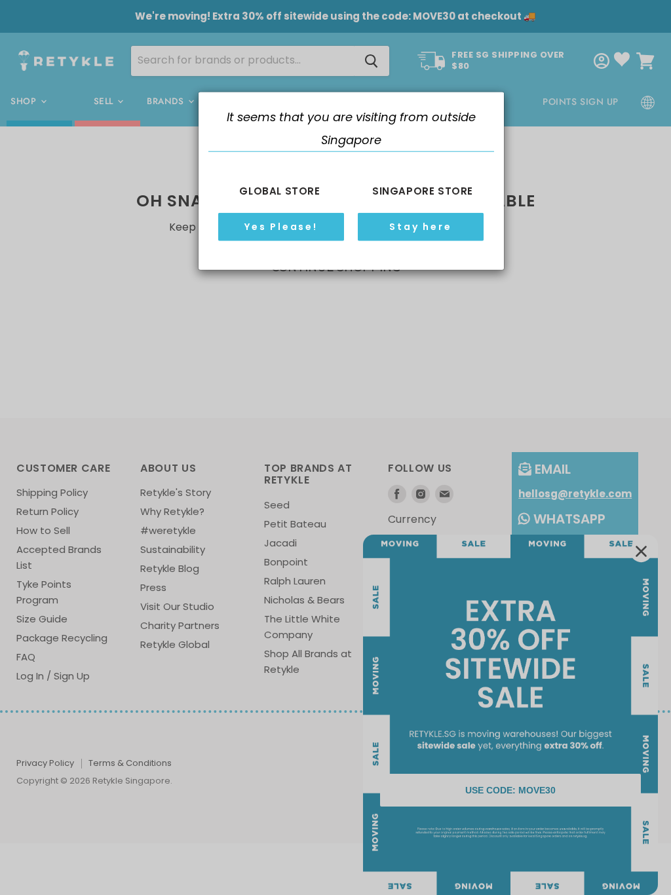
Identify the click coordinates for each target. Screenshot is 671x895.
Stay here (420, 226)
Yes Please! (281, 226)
